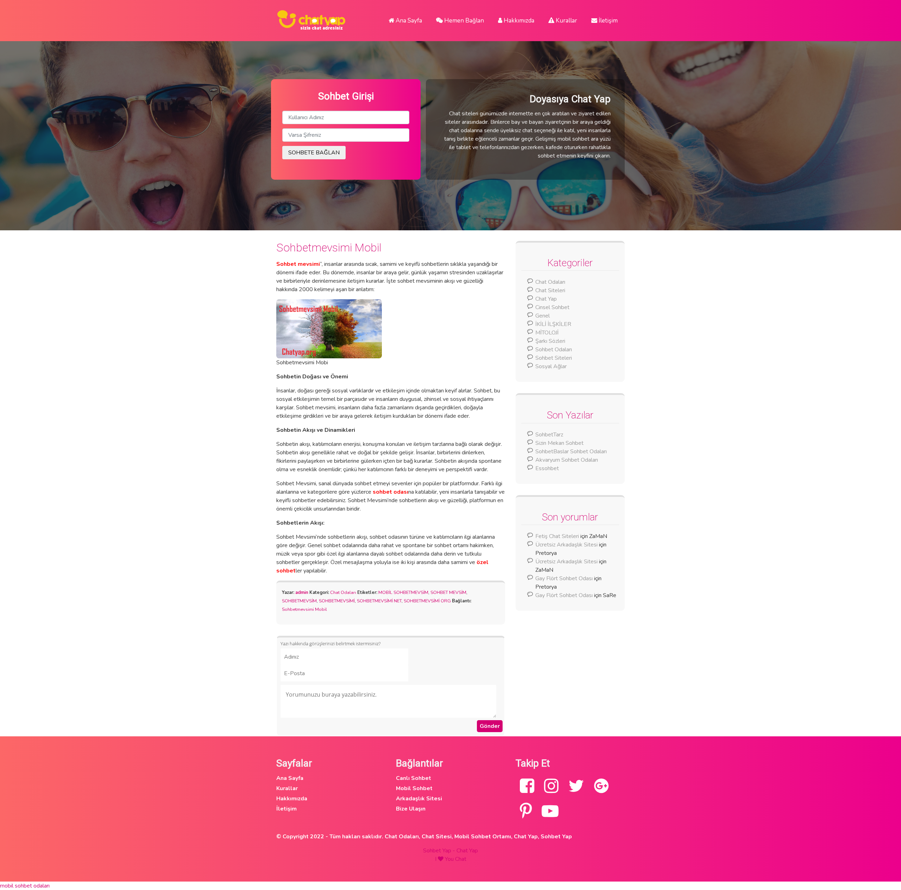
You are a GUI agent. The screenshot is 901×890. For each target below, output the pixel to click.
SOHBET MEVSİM (448, 592)
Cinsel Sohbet (552, 307)
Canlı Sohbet (413, 778)
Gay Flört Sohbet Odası (564, 578)
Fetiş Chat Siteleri (557, 536)
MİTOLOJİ (547, 333)
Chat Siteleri (550, 290)
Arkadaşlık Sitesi (419, 798)
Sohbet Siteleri (553, 358)
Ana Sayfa (408, 21)
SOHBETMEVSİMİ (337, 601)
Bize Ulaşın (411, 809)
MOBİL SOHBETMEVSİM (403, 592)
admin (301, 592)
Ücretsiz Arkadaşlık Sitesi (566, 545)
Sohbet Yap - (439, 850)
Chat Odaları (343, 592)
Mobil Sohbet (414, 788)
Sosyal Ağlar (551, 366)
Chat (460, 859)
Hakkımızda (518, 21)
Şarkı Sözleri (550, 341)
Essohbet (547, 468)
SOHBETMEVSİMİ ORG (427, 601)
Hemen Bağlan (463, 21)
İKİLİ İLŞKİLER (553, 324)
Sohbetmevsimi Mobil (329, 247)
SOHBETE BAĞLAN (314, 152)
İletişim (607, 21)
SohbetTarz (549, 434)
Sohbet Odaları (553, 349)
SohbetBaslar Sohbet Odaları (571, 451)
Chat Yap (546, 299)
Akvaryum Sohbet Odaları (566, 460)
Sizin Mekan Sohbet (559, 443)
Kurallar (565, 21)
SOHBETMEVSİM (299, 601)
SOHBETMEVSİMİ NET (379, 601)
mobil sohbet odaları (25, 886)
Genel (542, 316)
